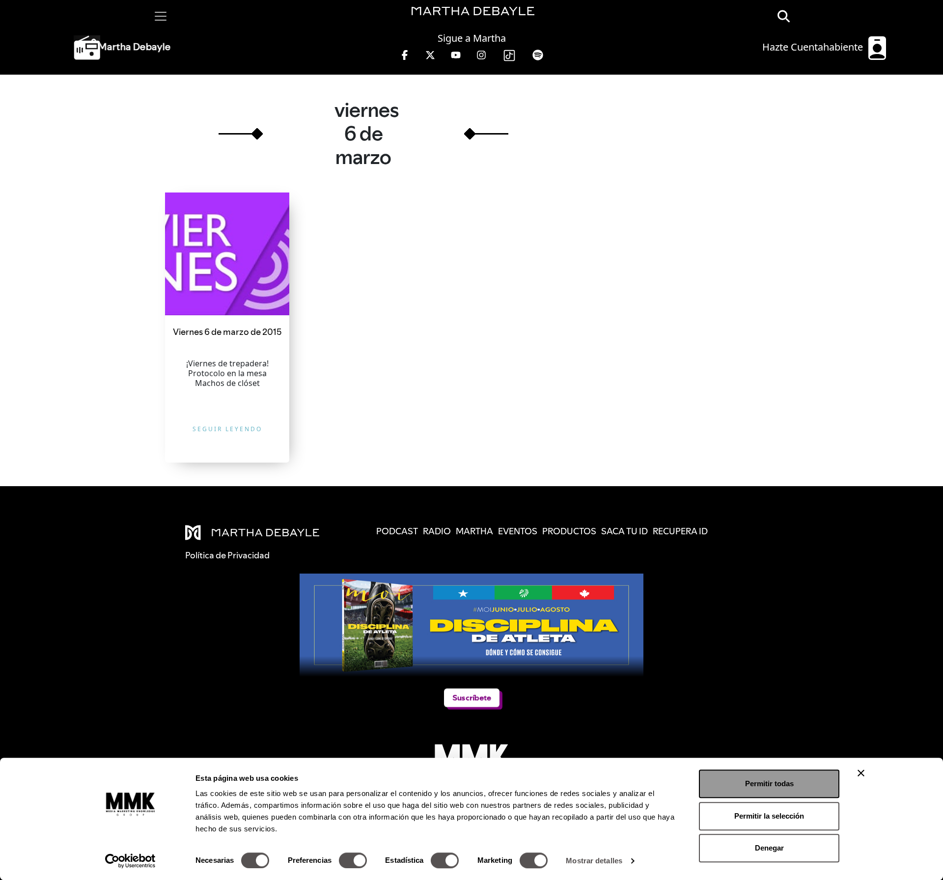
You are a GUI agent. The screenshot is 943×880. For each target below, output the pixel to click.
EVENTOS (517, 531)
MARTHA (474, 531)
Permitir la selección (769, 816)
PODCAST (397, 531)
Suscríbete (471, 697)
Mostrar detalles (594, 860)
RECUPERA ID (680, 531)
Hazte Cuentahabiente (813, 47)
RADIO (437, 531)
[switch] (353, 860)
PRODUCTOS (569, 531)
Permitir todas (769, 783)
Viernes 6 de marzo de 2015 (227, 332)
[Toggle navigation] (160, 16)
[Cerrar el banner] (861, 773)
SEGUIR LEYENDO (227, 429)
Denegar (769, 848)
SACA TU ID (624, 531)
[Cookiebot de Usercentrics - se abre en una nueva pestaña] (130, 860)
